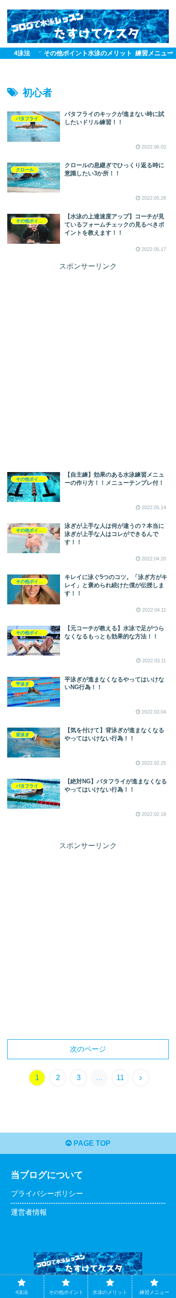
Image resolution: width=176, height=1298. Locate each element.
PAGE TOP (91, 1143)
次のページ (88, 1049)
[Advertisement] (88, 361)
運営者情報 (29, 1212)
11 (120, 1077)
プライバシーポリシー (47, 1193)
